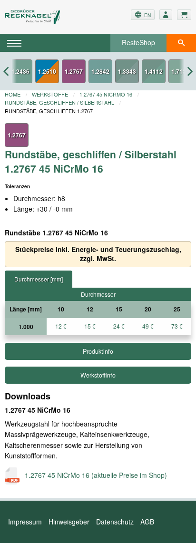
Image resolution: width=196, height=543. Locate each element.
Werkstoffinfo (98, 375)
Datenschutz (115, 521)
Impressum (25, 521)
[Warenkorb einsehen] (184, 15)
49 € (148, 326)
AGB (147, 521)
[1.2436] (20, 71)
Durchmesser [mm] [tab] (38, 279)
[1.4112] (154, 71)
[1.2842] (100, 71)
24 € (119, 326)
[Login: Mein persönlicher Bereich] (165, 15)
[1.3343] (127, 71)
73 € (177, 326)
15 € (90, 326)
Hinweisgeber (69, 521)
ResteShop (138, 42)
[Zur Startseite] (36, 17)
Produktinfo (98, 351)
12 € (61, 326)
